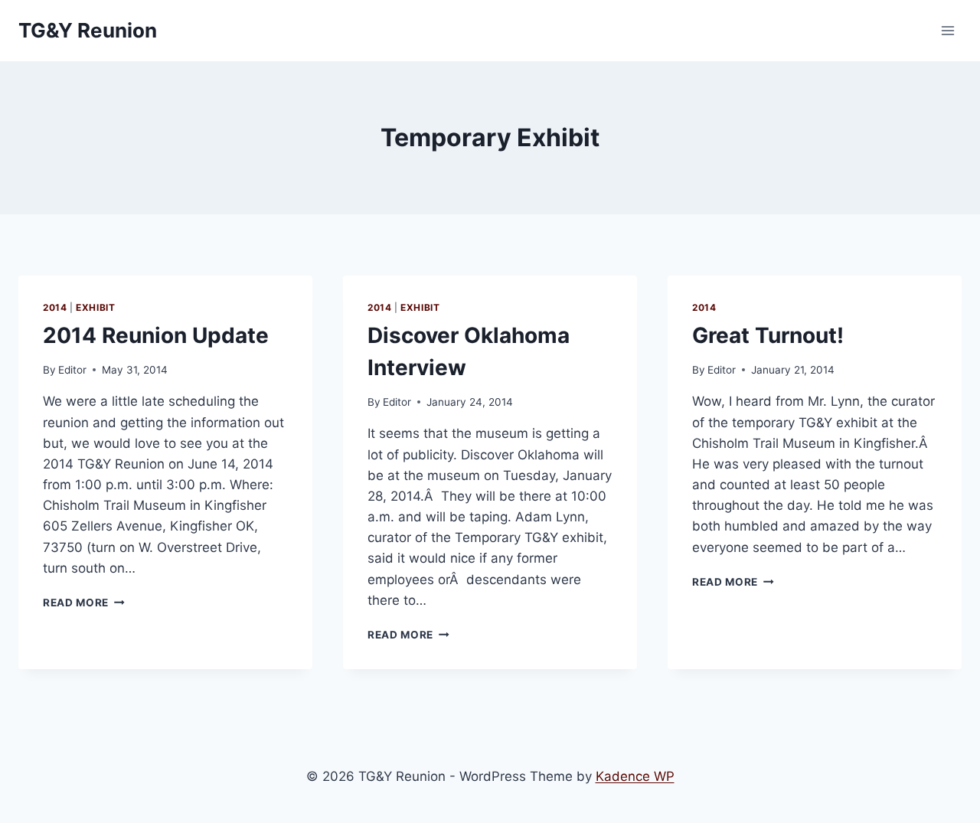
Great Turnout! (768, 335)
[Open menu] (947, 30)
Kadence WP (635, 776)
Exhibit (95, 307)
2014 (55, 307)
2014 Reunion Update (156, 335)
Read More (84, 602)
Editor (72, 370)
